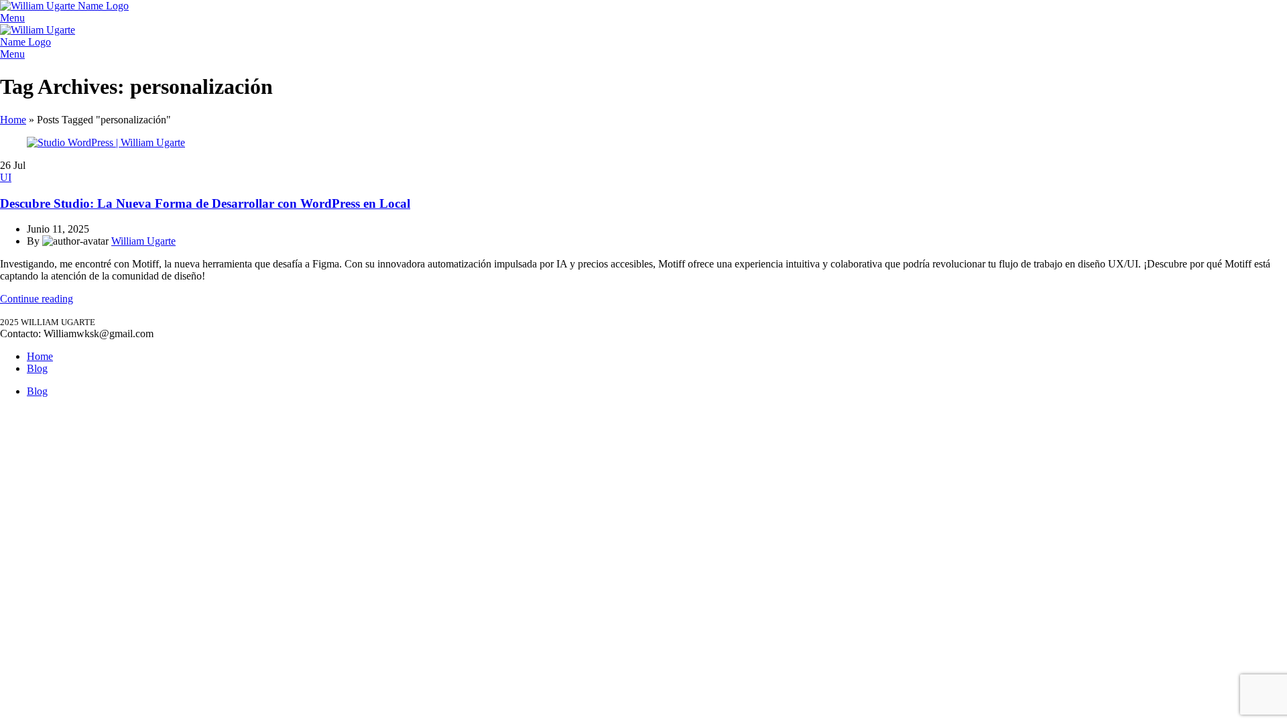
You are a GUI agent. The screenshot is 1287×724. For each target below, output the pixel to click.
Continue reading (36, 298)
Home (13, 119)
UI (5, 177)
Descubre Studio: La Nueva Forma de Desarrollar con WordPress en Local (205, 203)
